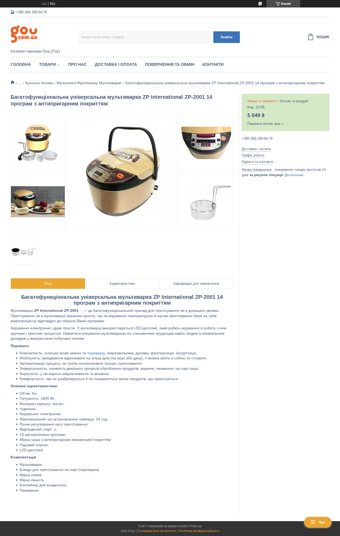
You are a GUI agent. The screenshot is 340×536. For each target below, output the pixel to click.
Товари (47, 64)
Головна (21, 64)
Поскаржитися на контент (156, 531)
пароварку (96, 353)
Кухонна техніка (39, 83)
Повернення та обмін (169, 64)
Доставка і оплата (116, 64)
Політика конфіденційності (199, 531)
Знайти (226, 37)
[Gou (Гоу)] (44, 33)
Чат (321, 522)
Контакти (213, 64)
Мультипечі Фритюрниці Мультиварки (89, 83)
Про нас (77, 64)
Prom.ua (195, 526)
